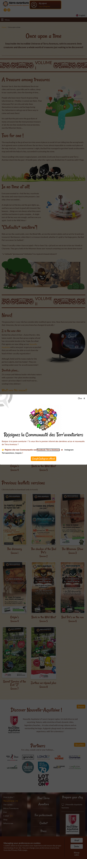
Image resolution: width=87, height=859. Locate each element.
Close (80, 398)
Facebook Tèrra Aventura (48, 450)
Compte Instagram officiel (43, 458)
